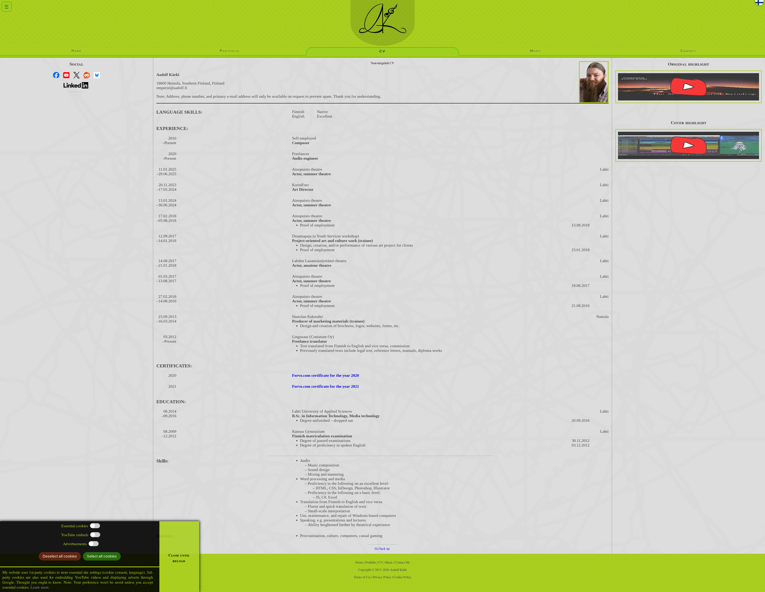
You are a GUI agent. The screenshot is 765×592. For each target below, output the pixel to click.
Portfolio (371, 562)
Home (359, 562)
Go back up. (382, 548)
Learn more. (40, 587)
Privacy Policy (383, 577)
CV (380, 562)
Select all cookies (102, 556)
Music (389, 562)
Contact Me (402, 562)
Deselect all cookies (60, 556)
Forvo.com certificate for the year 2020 (325, 375)
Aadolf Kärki (398, 569)
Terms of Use (363, 577)
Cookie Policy (402, 577)
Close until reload (179, 557)
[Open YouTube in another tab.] (688, 86)
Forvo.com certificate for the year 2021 (325, 386)
